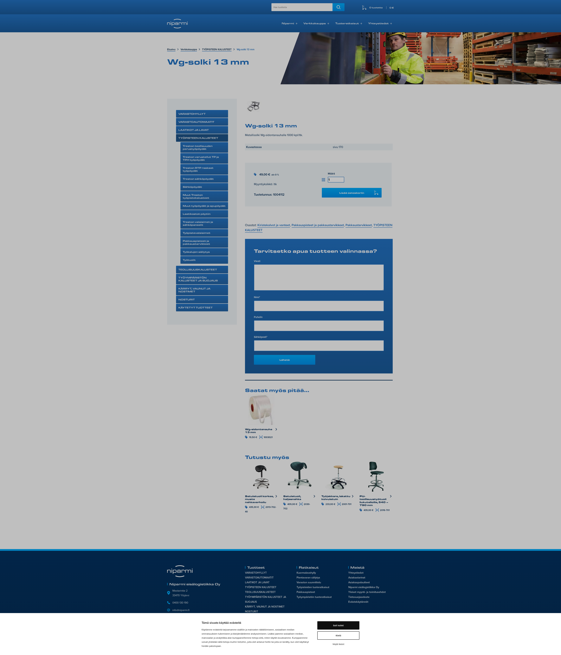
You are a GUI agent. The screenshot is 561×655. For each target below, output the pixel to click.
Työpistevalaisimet (196, 232)
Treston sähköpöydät (198, 178)
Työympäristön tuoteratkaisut (314, 597)
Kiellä (338, 635)
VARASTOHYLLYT (192, 113)
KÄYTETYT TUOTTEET (195, 307)
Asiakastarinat (356, 577)
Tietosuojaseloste (358, 597)
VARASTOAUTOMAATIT (196, 121)
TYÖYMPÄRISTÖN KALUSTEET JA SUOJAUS (198, 279)
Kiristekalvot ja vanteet (273, 225)
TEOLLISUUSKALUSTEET (197, 269)
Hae (338, 7)
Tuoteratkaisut (347, 23)
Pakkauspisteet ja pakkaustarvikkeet (196, 242)
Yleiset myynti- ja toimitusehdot (367, 592)
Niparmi (288, 23)
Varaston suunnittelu (309, 582)
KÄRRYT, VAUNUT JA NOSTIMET (194, 290)
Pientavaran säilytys (308, 577)
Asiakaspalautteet (359, 582)
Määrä (331, 173)
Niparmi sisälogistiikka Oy (363, 587)
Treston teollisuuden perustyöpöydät (198, 147)
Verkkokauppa (314, 23)
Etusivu (171, 49)
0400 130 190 (180, 602)
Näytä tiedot (338, 644)
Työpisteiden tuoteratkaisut (313, 587)
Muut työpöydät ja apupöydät (204, 205)
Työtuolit (189, 259)
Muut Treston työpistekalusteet (196, 196)
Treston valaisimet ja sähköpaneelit (198, 223)
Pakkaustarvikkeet (359, 225)
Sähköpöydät (192, 186)
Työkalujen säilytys (196, 251)
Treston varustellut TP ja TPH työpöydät (201, 158)
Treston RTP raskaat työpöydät (198, 169)
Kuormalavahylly (306, 573)
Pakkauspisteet (306, 592)
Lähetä (284, 359)
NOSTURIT (186, 299)
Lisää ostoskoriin (351, 192)
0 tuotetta (381, 7)
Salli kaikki (338, 625)
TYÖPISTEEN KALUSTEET (217, 49)
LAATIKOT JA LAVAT (193, 129)
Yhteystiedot (378, 23)
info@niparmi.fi (180, 610)
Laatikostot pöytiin (197, 213)
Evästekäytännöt (358, 602)
